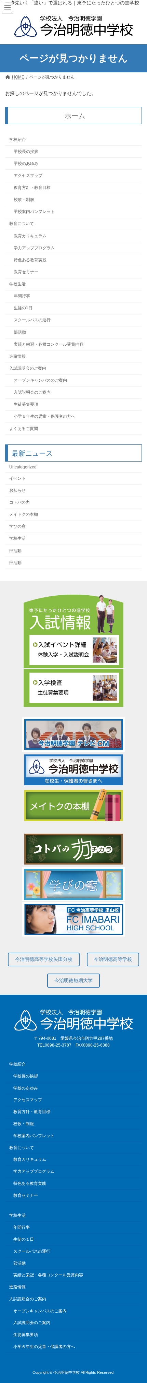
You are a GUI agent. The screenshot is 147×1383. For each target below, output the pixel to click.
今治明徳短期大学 (73, 980)
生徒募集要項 (26, 404)
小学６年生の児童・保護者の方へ (44, 416)
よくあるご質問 (23, 428)
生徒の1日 (23, 308)
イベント (17, 478)
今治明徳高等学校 (113, 959)
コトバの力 (19, 502)
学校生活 (17, 284)
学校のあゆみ (26, 163)
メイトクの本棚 (23, 514)
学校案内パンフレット (34, 212)
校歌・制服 (24, 200)
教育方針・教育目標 (32, 187)
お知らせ (17, 490)
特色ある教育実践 (30, 260)
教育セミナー (26, 272)
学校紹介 (17, 139)
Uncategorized (23, 467)
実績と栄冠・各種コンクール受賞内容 (48, 344)
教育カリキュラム (30, 236)
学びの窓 (17, 526)
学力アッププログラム (34, 248)
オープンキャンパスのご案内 (40, 380)
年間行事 (22, 296)
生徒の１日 (23, 1239)
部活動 (20, 332)
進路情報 (17, 356)
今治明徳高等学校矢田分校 (43, 959)
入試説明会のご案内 (27, 368)
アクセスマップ (28, 175)
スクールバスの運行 (32, 320)
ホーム (75, 116)
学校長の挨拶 (26, 151)
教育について (21, 224)
